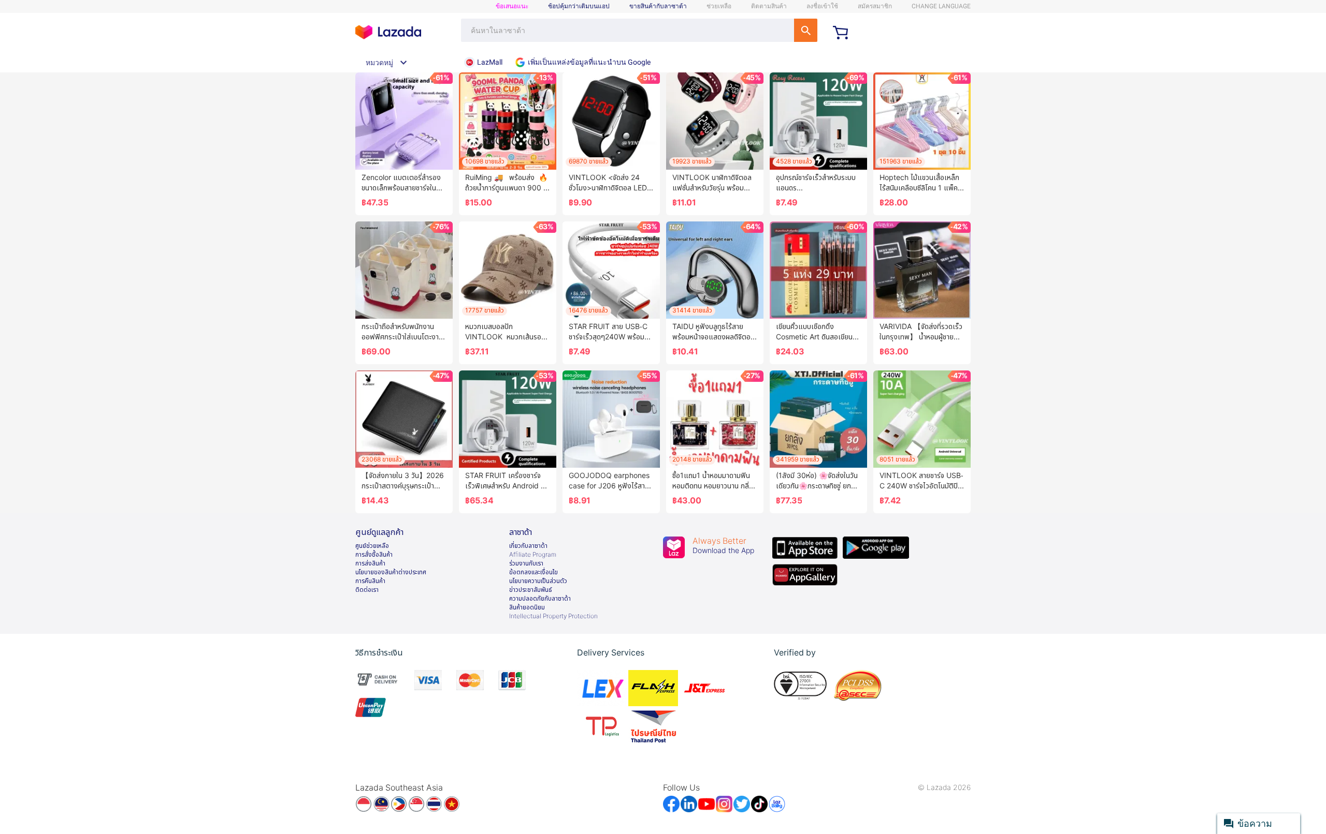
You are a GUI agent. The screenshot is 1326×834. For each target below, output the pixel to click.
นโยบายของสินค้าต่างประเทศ (390, 572)
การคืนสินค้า (370, 581)
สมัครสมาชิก (875, 6)
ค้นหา (805, 30)
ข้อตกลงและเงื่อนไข (533, 572)
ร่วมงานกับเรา (526, 563)
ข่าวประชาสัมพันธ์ (530, 589)
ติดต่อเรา (367, 589)
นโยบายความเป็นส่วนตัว (538, 581)
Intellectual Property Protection (553, 616)
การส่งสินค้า (370, 563)
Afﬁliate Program (532, 554)
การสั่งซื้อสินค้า (374, 554)
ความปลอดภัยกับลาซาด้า (540, 598)
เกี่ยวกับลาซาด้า (528, 545)
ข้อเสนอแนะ (512, 6)
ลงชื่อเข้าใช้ (822, 6)
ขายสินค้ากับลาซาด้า (658, 6)
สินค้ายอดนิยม (527, 607)
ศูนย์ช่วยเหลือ (372, 545)
